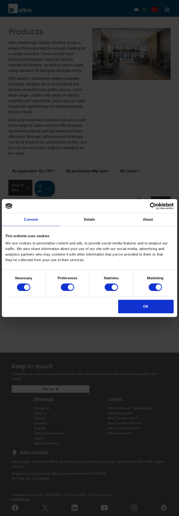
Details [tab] (89, 219)
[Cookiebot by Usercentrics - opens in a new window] (153, 206)
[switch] (67, 287)
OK (145, 306)
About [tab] (148, 219)
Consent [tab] (31, 219)
